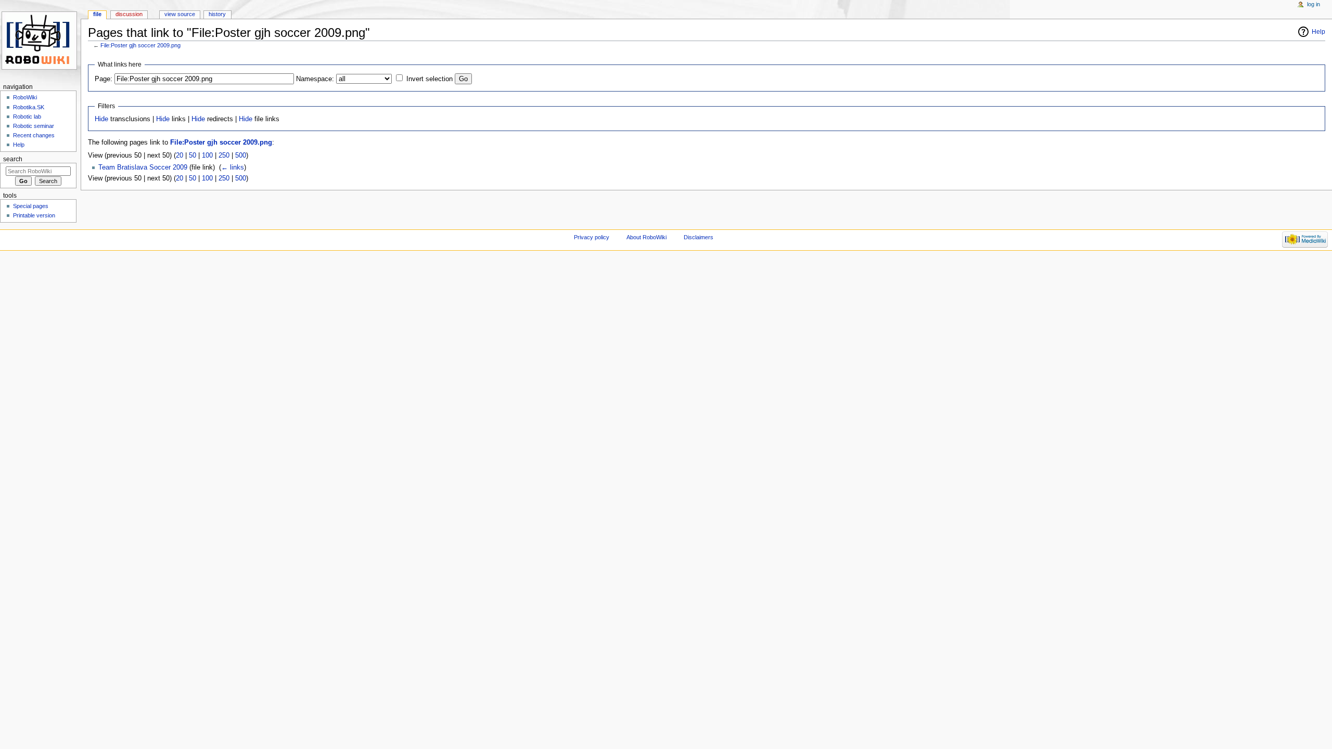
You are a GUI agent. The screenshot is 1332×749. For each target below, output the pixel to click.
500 (240, 155)
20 (179, 155)
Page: (103, 79)
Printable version (34, 215)
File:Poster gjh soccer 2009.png (140, 45)
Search (12, 159)
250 (224, 155)
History (217, 14)
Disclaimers (698, 237)
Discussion (129, 14)
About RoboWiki (646, 237)
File (97, 14)
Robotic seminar (33, 126)
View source (179, 14)
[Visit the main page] (40, 40)
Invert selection (429, 79)
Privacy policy (591, 237)
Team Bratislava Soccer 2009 (142, 167)
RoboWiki (25, 97)
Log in (1313, 4)
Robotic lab (27, 116)
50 (192, 155)
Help (1318, 31)
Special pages (30, 206)
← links (232, 167)
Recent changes (34, 135)
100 (207, 155)
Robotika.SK (28, 107)
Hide (101, 119)
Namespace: (315, 79)
